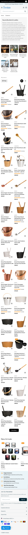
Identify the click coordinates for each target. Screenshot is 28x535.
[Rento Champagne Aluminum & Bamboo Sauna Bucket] (20, 411)
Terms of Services (17, 503)
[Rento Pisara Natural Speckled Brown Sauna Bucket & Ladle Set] (20, 207)
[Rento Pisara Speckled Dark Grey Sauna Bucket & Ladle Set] (20, 90)
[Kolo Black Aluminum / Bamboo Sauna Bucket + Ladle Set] (20, 344)
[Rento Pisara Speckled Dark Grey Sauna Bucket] (20, 252)
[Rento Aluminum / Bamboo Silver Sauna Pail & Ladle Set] (7, 368)
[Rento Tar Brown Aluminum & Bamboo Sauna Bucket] (7, 207)
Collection (7, 15)
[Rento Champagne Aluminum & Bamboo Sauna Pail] (20, 275)
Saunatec (16, 146)
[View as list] (25, 80)
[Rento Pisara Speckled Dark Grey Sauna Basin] (7, 322)
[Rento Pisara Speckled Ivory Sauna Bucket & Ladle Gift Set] (7, 252)
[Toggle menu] (2, 7)
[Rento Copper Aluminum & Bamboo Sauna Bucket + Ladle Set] (7, 275)
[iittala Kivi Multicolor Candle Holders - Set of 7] (10, 451)
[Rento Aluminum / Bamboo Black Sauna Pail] (7, 391)
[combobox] (14, 11)
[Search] (25, 11)
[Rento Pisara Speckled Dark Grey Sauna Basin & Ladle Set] (7, 411)
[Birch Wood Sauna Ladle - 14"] (20, 138)
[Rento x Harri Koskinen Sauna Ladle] (20, 231)
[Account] (23, 7)
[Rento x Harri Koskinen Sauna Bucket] (7, 299)
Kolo (15, 351)
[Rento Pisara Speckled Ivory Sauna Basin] (20, 299)
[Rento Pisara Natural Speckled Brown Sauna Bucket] (20, 322)
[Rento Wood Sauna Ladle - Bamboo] (20, 114)
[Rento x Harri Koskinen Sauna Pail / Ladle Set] (20, 161)
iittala (2, 462)
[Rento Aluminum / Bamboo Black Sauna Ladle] (20, 368)
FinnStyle (7, 532)
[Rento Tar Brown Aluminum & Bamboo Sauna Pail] (7, 114)
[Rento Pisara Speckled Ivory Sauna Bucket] (20, 391)
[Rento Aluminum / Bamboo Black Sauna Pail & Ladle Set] (7, 138)
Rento (2, 97)
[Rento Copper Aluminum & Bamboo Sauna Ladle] (7, 183)
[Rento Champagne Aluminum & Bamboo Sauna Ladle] (20, 183)
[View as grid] (21, 80)
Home (2, 15)
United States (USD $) (8, 518)
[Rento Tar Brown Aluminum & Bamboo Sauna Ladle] (7, 90)
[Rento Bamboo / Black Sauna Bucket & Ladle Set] (7, 161)
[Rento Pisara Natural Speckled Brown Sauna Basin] (7, 344)
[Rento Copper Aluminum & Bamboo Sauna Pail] (7, 231)
